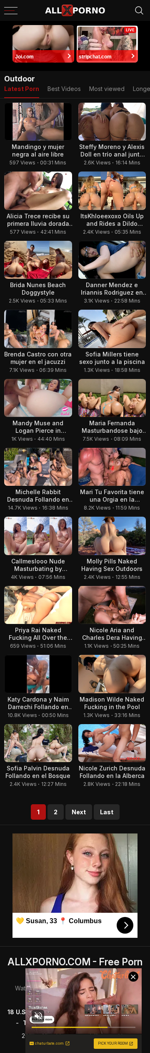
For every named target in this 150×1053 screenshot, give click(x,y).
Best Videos (64, 88)
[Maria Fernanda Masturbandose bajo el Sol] (112, 398)
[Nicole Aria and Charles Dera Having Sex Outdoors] (112, 605)
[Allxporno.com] (75, 10)
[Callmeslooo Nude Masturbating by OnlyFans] (38, 536)
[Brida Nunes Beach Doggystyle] (38, 260)
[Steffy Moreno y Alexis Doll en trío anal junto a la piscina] (112, 122)
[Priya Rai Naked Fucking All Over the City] (38, 605)
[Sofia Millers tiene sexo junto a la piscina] (112, 329)
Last (106, 812)
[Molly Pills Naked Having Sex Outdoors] (112, 536)
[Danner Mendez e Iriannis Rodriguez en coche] (112, 260)
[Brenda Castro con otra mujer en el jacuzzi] (38, 329)
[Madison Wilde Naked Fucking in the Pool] (112, 674)
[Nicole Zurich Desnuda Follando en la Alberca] (112, 743)
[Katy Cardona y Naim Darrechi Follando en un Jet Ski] (38, 674)
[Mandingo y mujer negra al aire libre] (38, 122)
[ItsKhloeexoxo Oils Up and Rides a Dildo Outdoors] (112, 191)
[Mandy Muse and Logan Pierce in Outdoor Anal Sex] (38, 398)
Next (79, 812)
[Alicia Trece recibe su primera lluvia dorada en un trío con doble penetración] (38, 191)
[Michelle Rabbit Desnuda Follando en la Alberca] (38, 467)
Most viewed (107, 88)
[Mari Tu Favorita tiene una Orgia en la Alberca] (112, 467)
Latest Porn (21, 88)
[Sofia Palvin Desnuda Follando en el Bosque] (38, 743)
